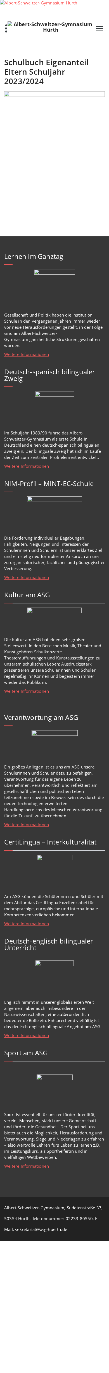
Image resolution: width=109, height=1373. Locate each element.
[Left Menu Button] (3, 1243)
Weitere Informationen (26, 354)
